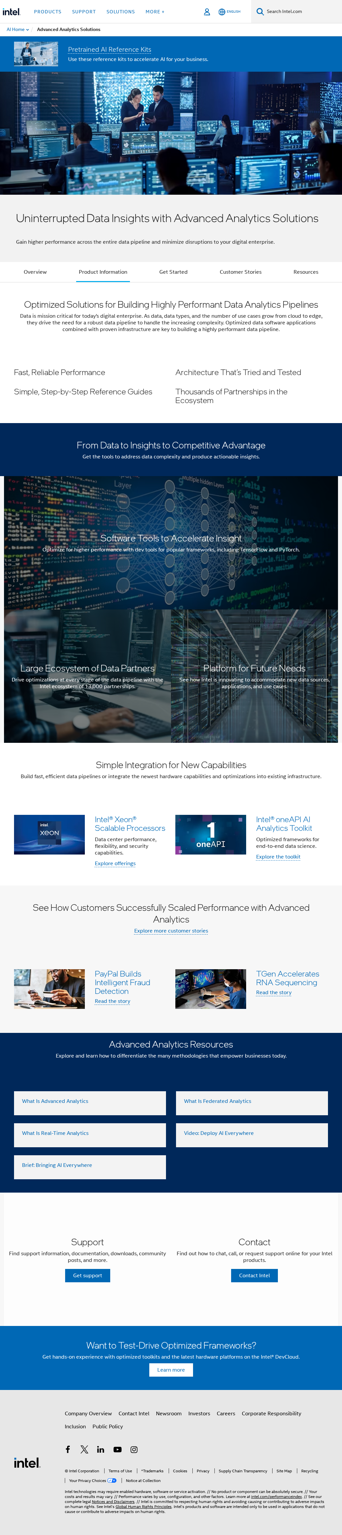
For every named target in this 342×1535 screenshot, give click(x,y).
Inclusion (75, 1426)
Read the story (112, 1001)
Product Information (103, 272)
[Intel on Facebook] (67, 1451)
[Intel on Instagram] (134, 1451)
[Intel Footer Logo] (27, 1462)
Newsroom (169, 1413)
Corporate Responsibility (271, 1413)
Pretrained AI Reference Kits (109, 49)
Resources (306, 272)
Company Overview (88, 1413)
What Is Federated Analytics (217, 1101)
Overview (35, 272)
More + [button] (155, 12)
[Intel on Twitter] (84, 1451)
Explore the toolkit (278, 857)
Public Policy (108, 1426)
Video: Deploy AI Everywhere (219, 1133)
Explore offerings (115, 863)
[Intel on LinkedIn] (101, 1451)
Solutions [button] (121, 12)
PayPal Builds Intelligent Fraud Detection (122, 982)
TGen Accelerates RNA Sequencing (287, 977)
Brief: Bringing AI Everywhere (57, 1165)
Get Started (173, 272)
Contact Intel (134, 1413)
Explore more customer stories (171, 931)
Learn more (171, 1370)
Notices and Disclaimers (113, 1501)
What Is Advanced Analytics (55, 1101)
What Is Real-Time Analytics (55, 1133)
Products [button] (47, 12)
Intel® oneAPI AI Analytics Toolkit (284, 823)
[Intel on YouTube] (117, 1451)
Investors (199, 1413)
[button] (171, 386)
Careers (226, 1413)
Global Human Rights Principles (144, 1506)
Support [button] (84, 12)
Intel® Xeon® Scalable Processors (130, 823)
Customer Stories (241, 272)
